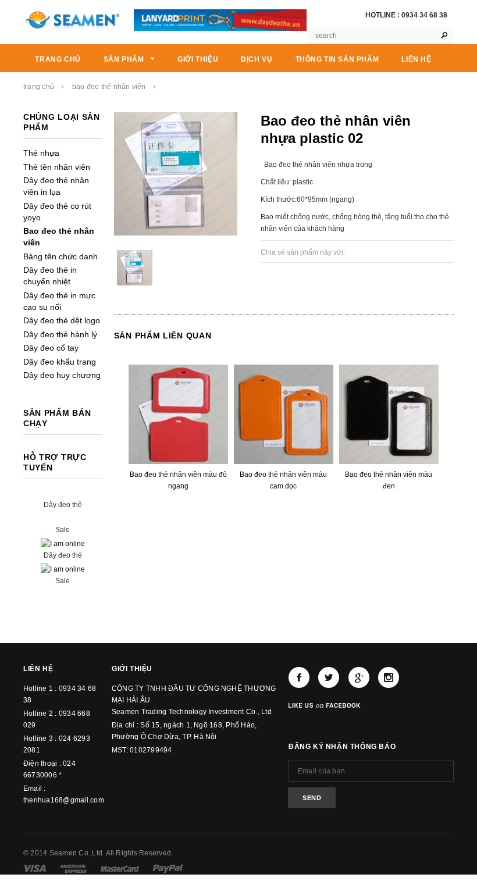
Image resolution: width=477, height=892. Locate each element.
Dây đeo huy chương (62, 375)
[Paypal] (167, 868)
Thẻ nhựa (41, 153)
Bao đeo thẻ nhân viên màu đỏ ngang (178, 480)
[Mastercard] (120, 868)
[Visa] (34, 868)
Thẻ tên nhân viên (56, 167)
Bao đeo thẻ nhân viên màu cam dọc (283, 480)
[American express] (73, 868)
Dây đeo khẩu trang (59, 361)
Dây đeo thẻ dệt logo (61, 320)
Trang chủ (38, 87)
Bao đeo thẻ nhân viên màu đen (388, 480)
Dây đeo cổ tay (51, 347)
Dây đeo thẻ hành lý (60, 334)
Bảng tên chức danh (60, 256)
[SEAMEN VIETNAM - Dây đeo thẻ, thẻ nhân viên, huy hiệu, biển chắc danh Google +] (358, 677)
